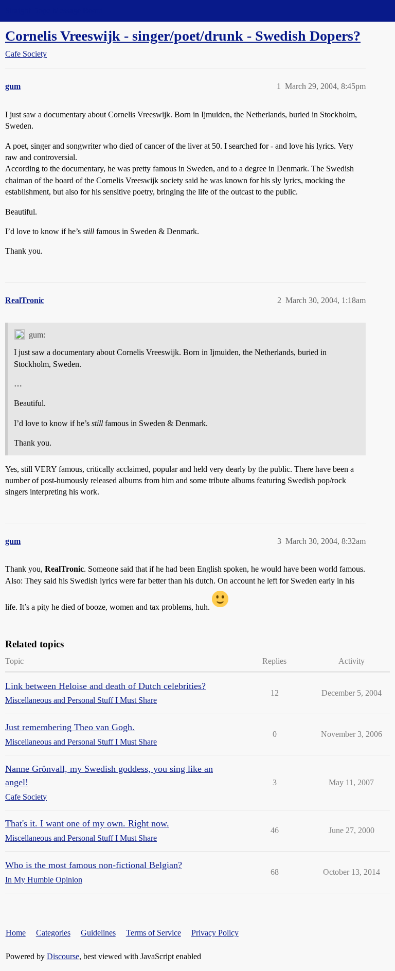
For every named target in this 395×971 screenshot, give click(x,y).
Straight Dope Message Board (54, 10)
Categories (53, 932)
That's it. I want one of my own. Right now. (87, 823)
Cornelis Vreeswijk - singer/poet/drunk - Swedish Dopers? (183, 36)
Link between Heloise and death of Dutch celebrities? (105, 686)
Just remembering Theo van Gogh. (70, 727)
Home (16, 932)
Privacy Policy (215, 932)
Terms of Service (153, 932)
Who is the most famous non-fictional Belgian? (93, 865)
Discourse (63, 956)
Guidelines (98, 932)
